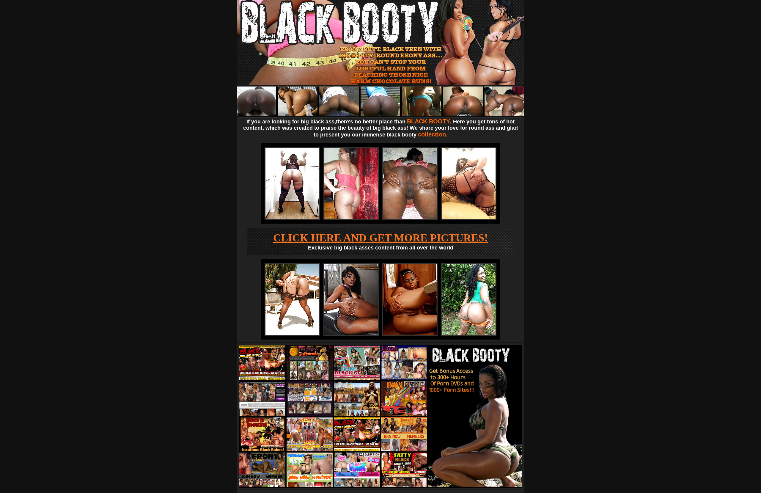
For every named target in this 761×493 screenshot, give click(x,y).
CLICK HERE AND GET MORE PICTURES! (380, 238)
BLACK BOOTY (428, 121)
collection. (433, 134)
